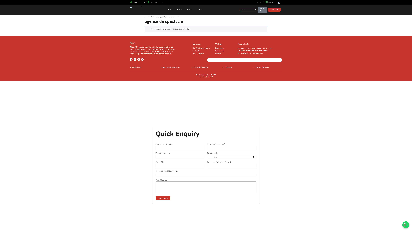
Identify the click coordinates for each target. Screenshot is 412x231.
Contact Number (163, 153)
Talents (179, 9)
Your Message (162, 180)
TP (212, 77)
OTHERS (189, 9)
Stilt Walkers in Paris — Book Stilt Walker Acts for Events (255, 48)
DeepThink (206, 77)
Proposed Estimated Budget (219, 162)
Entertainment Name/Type (167, 171)
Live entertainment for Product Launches (250, 53)
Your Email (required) (216, 144)
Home (169, 9)
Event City (160, 162)
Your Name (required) (165, 144)
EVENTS (199, 9)
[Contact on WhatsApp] (405, 224)
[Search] (256, 9)
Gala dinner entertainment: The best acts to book (252, 51)
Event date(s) (212, 153)
